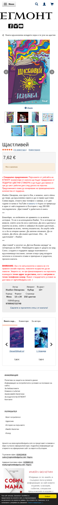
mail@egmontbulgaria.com (13, 465)
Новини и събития (12, 391)
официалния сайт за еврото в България (30, 448)
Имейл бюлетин (12, 429)
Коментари (24, 321)
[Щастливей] (29, 72)
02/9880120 (28, 462)
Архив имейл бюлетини (14, 394)
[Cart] (52, 4)
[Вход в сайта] (44, 4)
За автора (36, 321)
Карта (29, 457)
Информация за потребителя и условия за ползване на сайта (28, 384)
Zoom (30, 108)
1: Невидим (41, 351)
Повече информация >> (35, 502)
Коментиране (34, 150)
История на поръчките (15, 425)
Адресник (10, 421)
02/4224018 (21, 455)
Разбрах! (47, 496)
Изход (8, 433)
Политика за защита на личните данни (21, 380)
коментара (20, 150)
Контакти (8, 399)
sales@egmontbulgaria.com (14, 457)
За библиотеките (12, 388)
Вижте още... (10, 321)
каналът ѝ (32, 203)
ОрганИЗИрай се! (17, 351)
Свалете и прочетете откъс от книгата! (29, 308)
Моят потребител (13, 417)
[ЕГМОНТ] (26, 15)
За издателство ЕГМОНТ (15, 397)
